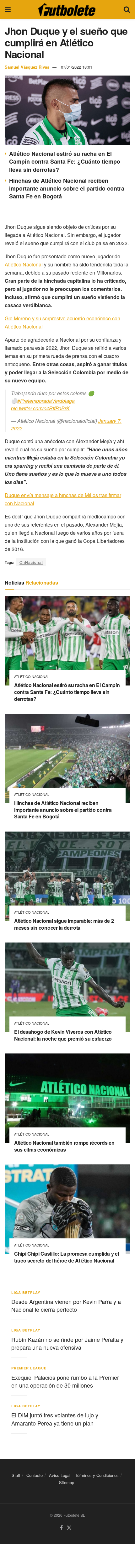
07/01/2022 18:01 (76, 67)
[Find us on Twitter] (69, 1528)
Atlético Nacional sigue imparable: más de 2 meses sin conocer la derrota (64, 924)
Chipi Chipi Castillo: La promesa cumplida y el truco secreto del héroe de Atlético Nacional (66, 1257)
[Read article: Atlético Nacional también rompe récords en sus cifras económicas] (67, 1098)
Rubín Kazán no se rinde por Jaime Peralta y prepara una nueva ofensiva (67, 1343)
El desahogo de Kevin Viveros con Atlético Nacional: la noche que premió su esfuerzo (63, 1035)
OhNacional (31, 562)
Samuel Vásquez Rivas (27, 67)
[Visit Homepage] (66, 9)
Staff (16, 1475)
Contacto (34, 1475)
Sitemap (66, 1482)
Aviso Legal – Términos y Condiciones (84, 1475)
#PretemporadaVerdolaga (46, 400)
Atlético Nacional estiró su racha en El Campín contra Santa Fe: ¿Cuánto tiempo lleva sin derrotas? (64, 161)
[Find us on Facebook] (61, 1528)
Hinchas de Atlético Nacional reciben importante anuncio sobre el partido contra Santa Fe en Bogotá (66, 188)
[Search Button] (126, 9)
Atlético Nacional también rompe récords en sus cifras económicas (64, 1146)
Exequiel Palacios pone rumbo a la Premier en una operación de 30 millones (65, 1381)
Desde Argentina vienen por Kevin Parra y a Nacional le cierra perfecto (66, 1305)
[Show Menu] (8, 9)
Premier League (28, 1368)
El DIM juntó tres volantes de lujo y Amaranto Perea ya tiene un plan (54, 1419)
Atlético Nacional (24, 264)
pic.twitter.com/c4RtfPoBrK (40, 408)
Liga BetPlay (25, 1292)
